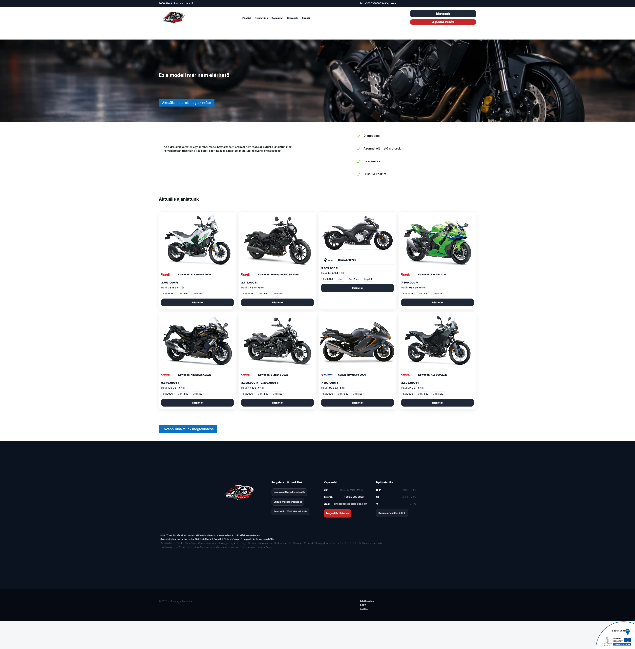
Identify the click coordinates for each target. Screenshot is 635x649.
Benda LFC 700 (347, 260)
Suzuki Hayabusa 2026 (352, 374)
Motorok (443, 14)
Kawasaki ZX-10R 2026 (432, 274)
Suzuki (306, 18)
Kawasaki (292, 18)
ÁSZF (363, 605)
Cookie (364, 608)
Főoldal (246, 18)
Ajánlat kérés (443, 22)
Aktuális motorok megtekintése (186, 103)
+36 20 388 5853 (354, 496)
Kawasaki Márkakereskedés (289, 492)
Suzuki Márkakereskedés (288, 501)
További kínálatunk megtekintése (188, 429)
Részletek (197, 302)
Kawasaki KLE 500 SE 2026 (194, 274)
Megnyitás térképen (337, 513)
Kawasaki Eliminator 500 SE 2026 (278, 274)
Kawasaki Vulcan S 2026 (273, 374)
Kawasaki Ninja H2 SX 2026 (194, 374)
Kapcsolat (391, 3)
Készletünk (261, 18)
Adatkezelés (367, 601)
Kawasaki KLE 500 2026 (432, 374)
